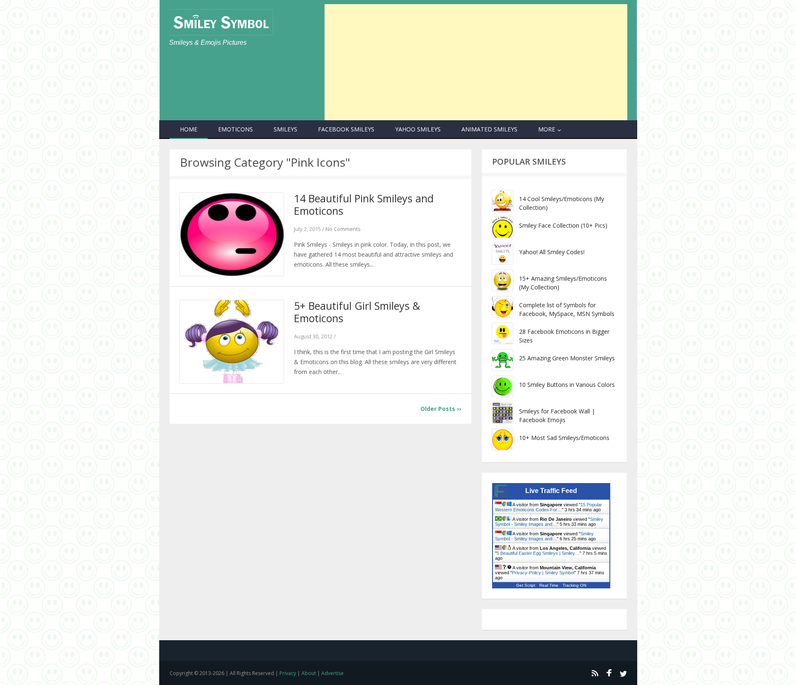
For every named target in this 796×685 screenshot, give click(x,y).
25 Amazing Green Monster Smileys (567, 358)
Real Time (548, 585)
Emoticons (235, 129)
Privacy (287, 673)
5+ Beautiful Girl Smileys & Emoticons (357, 312)
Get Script (525, 585)
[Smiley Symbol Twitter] (623, 673)
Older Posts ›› (440, 409)
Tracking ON (574, 585)
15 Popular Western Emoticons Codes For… (548, 507)
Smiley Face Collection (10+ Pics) (563, 225)
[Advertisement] (476, 62)
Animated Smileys (489, 129)
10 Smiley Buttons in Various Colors (567, 385)
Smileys (285, 129)
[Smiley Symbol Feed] (594, 673)
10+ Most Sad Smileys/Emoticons (564, 438)
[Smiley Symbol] (221, 22)
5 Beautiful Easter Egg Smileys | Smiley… (538, 553)
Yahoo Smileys (418, 129)
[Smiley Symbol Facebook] (609, 673)
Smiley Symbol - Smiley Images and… (549, 522)
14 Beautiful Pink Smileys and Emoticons (364, 204)
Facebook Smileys (346, 129)
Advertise (332, 673)
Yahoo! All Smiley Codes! (552, 252)
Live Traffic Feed (551, 490)
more (546, 129)
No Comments (343, 229)
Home (188, 129)
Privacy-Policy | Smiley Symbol (543, 572)
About (308, 673)
